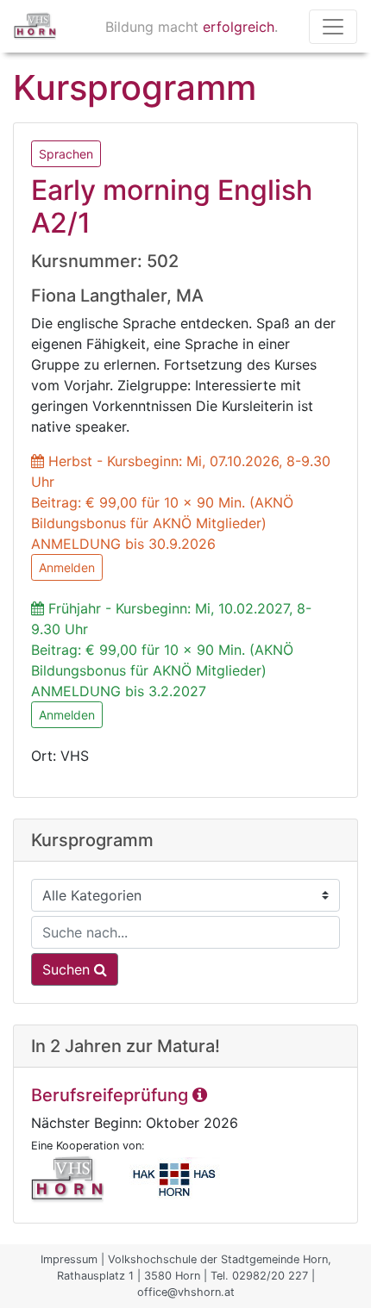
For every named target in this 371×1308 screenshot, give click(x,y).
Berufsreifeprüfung (111, 1095)
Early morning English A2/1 (171, 206)
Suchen (68, 969)
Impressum (69, 1259)
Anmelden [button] (67, 567)
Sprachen (66, 153)
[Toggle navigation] (333, 26)
